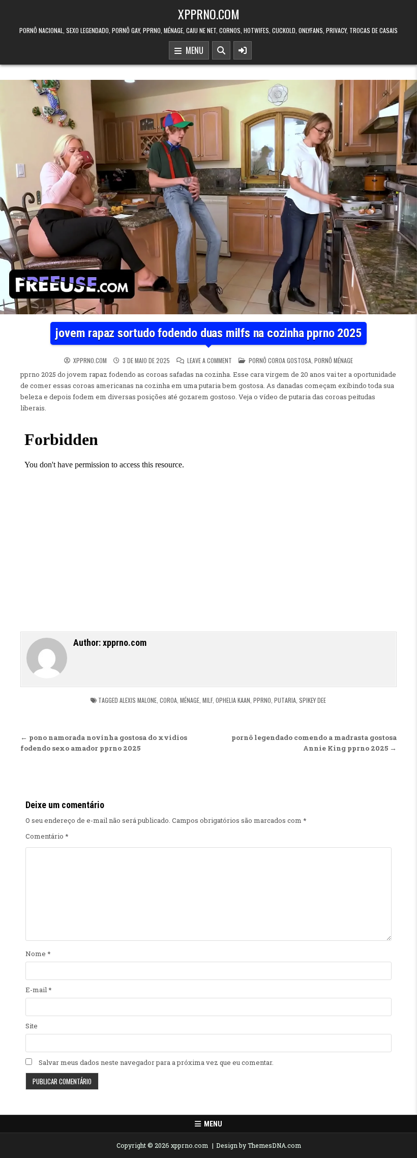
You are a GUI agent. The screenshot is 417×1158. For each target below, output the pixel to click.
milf (207, 700)
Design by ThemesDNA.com (258, 1145)
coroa (168, 700)
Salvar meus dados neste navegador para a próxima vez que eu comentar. (156, 1062)
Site (31, 1025)
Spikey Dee (312, 700)
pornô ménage (333, 360)
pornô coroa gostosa (280, 360)
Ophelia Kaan (233, 700)
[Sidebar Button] (242, 50)
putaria (285, 700)
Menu (192, 50)
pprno (262, 700)
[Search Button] (221, 50)
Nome (38, 953)
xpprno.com (209, 14)
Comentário (47, 836)
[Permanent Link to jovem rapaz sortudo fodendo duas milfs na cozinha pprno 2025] (208, 197)
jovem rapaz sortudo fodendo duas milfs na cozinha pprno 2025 (208, 333)
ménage (189, 700)
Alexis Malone (138, 700)
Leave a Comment (209, 361)
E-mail (38, 989)
